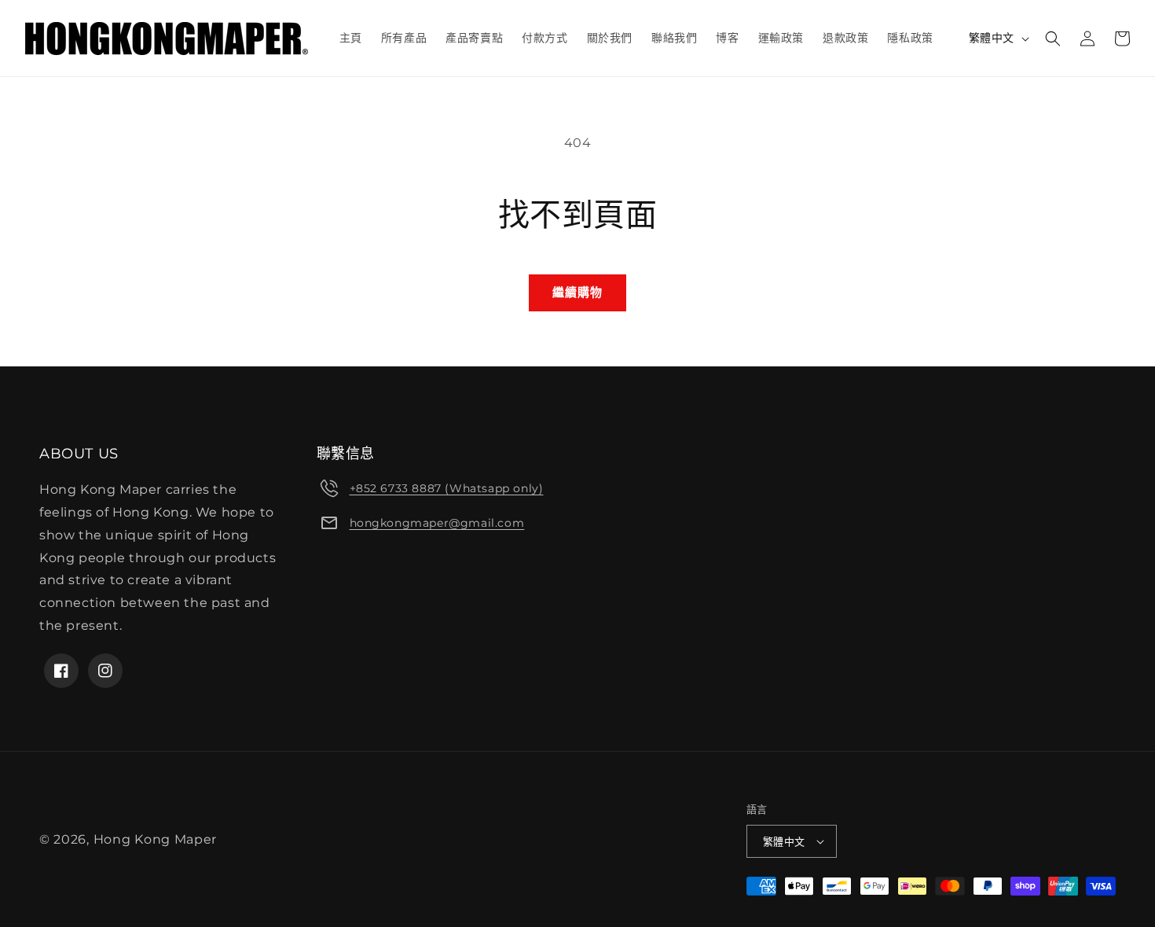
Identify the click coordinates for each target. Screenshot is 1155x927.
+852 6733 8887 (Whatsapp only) (447, 488)
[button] (1053, 38)
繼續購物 (577, 292)
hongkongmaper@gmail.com (437, 523)
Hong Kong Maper (156, 839)
